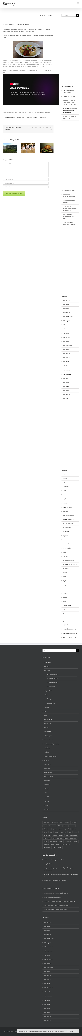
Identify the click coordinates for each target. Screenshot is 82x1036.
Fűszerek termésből (68, 523)
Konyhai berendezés (68, 560)
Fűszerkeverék (67, 527)
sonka (60, 841)
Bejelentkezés (66, 625)
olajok (64, 581)
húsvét (45, 832)
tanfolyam (46, 844)
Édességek (65, 495)
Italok (64, 540)
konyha (55, 835)
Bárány (64, 474)
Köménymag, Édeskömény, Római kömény (68, 216)
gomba (54, 829)
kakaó (51, 832)
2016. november (67, 325)
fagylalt (74, 822)
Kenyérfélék (66, 544)
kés (67, 835)
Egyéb (64, 499)
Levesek (65, 577)
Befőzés (65, 478)
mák (49, 838)
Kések (64, 552)
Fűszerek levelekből (68, 515)
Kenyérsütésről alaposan (69, 196)
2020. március (66, 312)
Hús (46, 695)
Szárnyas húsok (67, 605)
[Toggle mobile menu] (78, 3)
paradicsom (73, 838)
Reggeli (65, 589)
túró (63, 844)
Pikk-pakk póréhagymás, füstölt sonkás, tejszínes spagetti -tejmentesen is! (69, 102)
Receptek (65, 585)
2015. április (66, 349)
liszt (45, 838)
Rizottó (65, 593)
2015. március (66, 353)
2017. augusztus (67, 321)
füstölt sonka (52, 826)
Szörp (64, 609)
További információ (59, 1031)
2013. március (66, 394)
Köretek (65, 572)
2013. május (66, 386)
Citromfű (67, 822)
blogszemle (55, 822)
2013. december (67, 366)
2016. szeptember (67, 329)
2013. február (66, 399)
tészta (57, 844)
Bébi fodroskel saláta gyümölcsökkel (54, 860)
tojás (52, 844)
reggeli (45, 841)
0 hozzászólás (42, 117)
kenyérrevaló (47, 835)
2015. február (66, 357)
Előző (43, 15)
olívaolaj (59, 838)
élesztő (59, 847)
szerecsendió (68, 841)
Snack (64, 601)
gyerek (60, 829)
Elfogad (72, 1031)
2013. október (66, 370)
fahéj (45, 826)
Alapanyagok (47, 662)
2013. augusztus (67, 374)
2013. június (66, 382)
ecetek (64, 491)
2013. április (66, 390)
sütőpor (76, 841)
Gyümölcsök (66, 532)
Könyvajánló (66, 568)
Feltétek (65, 503)
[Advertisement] (70, 51)
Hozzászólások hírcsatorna (70, 633)
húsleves (74, 829)
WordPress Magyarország (69, 637)
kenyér (75, 832)
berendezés (46, 822)
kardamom (63, 832)
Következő (49, 15)
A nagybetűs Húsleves (69, 96)
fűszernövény (47, 829)
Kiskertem (65, 556)
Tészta (64, 613)
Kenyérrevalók (66, 548)
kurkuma (61, 835)
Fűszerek (65, 511)
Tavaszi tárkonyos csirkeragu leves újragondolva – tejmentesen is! (70, 110)
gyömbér (67, 829)
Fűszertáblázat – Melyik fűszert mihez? (57, 909)
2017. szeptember (67, 317)
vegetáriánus (47, 847)
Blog (64, 482)
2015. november (67, 337)
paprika (66, 838)
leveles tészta (73, 835)
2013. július (66, 378)
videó (54, 847)
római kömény (53, 841)
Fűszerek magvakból (68, 519)
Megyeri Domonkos (8, 117)
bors (61, 822)
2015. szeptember (67, 345)
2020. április (66, 308)
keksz (70, 832)
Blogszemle (66, 486)
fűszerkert (72, 826)
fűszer (65, 826)
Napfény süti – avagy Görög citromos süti (55, 880)
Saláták (65, 597)
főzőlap (60, 826)
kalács (56, 832)
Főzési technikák (67, 507)
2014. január (66, 362)
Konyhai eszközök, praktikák (70, 564)
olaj (54, 838)
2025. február (66, 300)
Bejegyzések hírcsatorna (69, 629)
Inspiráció (34, 117)
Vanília (68, 844)
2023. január (66, 304)
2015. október (66, 341)
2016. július (66, 333)
